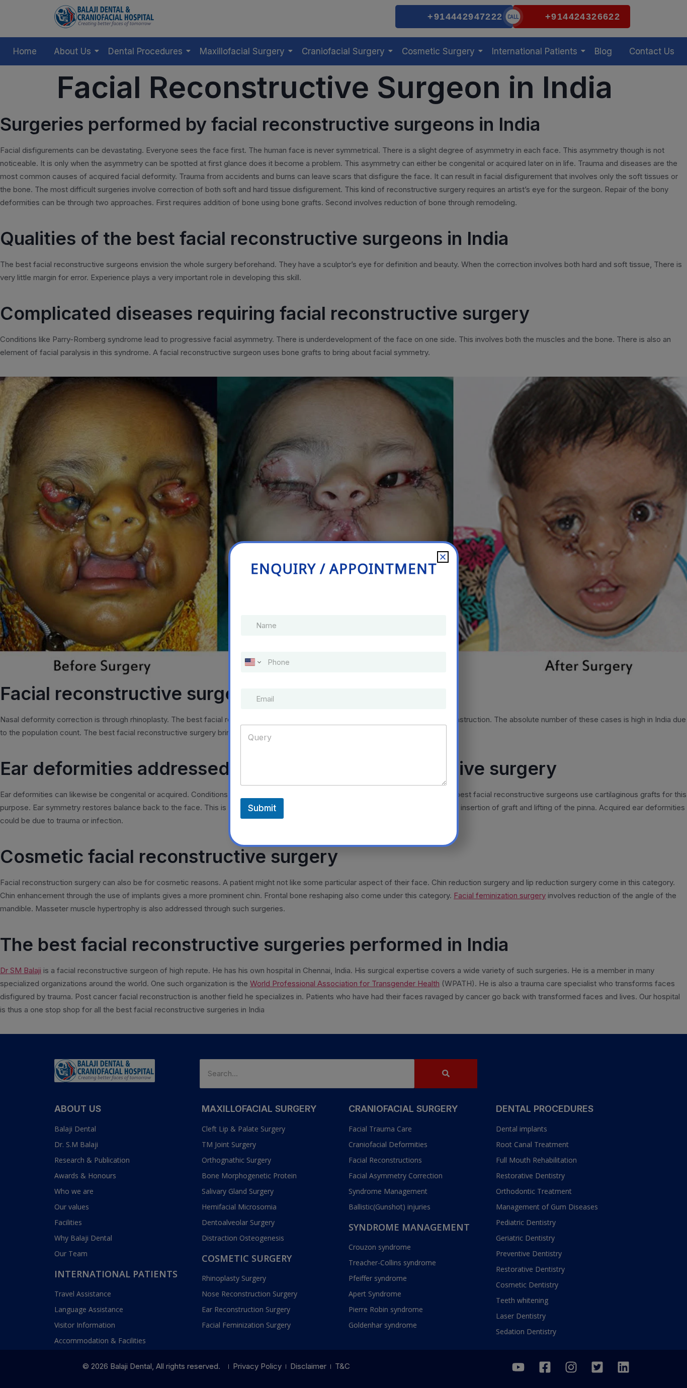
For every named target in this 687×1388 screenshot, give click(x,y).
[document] (343, 694)
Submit (262, 808)
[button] (443, 557)
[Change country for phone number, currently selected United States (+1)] (252, 662)
